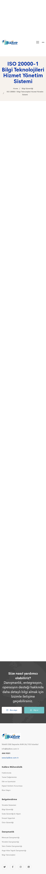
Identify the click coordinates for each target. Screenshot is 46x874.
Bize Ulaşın (23, 54)
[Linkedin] (28, 867)
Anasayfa (22, 30)
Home (15, 88)
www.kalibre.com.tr (10, 758)
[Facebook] (12, 867)
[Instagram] (20, 867)
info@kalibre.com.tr (10, 749)
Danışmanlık (23, 45)
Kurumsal (22, 35)
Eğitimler (22, 49)
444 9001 (6, 753)
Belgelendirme (24, 40)
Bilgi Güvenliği (27, 88)
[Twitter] (4, 867)
